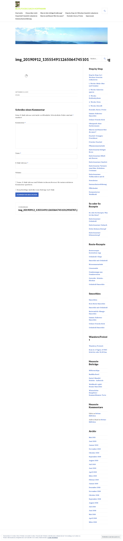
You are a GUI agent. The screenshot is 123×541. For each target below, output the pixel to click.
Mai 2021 (92, 437)
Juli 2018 (92, 507)
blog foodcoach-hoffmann (30, 9)
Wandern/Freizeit (96, 346)
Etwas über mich (31, 13)
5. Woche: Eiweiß (95, 106)
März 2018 (93, 522)
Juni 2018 (92, 510)
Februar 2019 (94, 480)
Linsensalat (93, 268)
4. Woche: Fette (95, 102)
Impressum (90, 16)
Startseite (19, 13)
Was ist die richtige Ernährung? (51, 13)
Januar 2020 (93, 445)
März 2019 (93, 476)
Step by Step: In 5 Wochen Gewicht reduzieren (81, 13)
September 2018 (95, 499)
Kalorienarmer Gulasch (98, 225)
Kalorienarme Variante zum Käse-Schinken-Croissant (98, 168)
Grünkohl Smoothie (96, 284)
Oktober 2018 (94, 495)
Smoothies (93, 300)
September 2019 (95, 457)
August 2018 (93, 503)
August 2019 (93, 460)
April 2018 (93, 518)
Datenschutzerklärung (23, 19)
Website (18, 173)
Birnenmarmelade (96, 264)
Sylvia (17, 95)
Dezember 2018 (94, 487)
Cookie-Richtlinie (52, 537)
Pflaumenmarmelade (97, 146)
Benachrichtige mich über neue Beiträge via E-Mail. (35, 190)
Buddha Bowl (94, 374)
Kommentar (20, 123)
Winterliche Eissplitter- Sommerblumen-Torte (97, 392)
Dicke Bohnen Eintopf (97, 229)
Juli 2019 (92, 464)
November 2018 (95, 491)
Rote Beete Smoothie (97, 304)
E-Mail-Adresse (21, 163)
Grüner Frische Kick (97, 120)
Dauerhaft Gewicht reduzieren (26, 16)
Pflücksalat (93, 188)
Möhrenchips (94, 370)
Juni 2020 (92, 441)
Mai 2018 (92, 514)
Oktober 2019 (94, 453)
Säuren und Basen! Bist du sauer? (52, 16)
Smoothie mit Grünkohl (98, 260)
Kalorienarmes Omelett (98, 162)
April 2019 (93, 472)
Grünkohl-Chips (95, 257)
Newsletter (93, 180)
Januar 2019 (93, 484)
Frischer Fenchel (95, 142)
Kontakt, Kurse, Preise (75, 16)
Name (18, 153)
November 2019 (95, 449)
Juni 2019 (92, 468)
